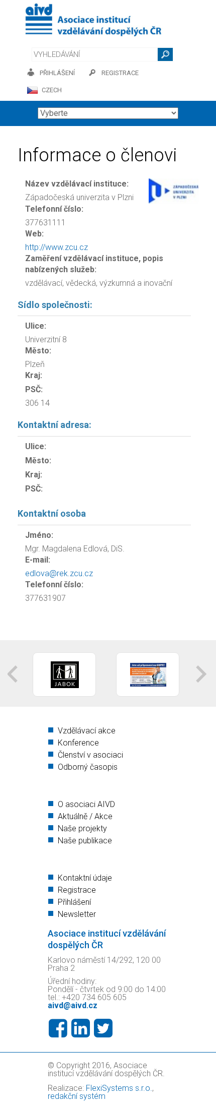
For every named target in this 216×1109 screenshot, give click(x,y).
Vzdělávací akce (87, 730)
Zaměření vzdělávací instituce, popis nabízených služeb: (94, 264)
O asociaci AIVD (86, 804)
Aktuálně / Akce (85, 816)
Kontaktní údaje (85, 878)
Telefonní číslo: (54, 209)
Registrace (77, 890)
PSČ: (34, 389)
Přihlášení (74, 902)
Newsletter (77, 914)
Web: (34, 233)
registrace (120, 73)
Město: (38, 350)
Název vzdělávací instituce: (77, 184)
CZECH (52, 90)
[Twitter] (103, 1028)
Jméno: (39, 535)
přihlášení (57, 73)
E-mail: (37, 560)
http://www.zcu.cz (56, 247)
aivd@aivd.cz (72, 1005)
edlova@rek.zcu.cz (59, 573)
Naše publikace (85, 840)
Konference (78, 743)
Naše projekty (82, 828)
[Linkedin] (80, 1028)
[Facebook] (58, 1028)
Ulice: (35, 326)
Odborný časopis (88, 767)
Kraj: (33, 375)
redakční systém (76, 1096)
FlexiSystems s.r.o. (119, 1088)
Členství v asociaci (90, 755)
